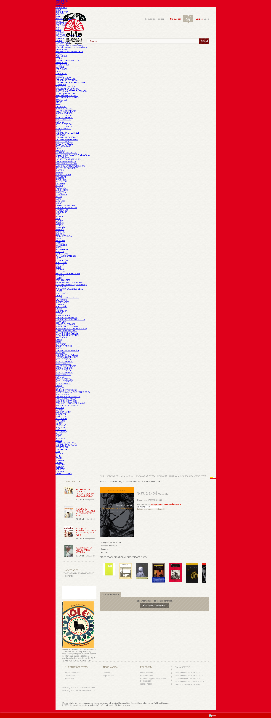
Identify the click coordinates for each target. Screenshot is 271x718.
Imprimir (104, 549)
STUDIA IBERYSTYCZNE (66, 153)
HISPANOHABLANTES (65, 78)
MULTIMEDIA (61, 181)
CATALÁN (60, 32)
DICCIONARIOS (62, 65)
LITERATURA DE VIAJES (66, 208)
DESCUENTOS (72, 481)
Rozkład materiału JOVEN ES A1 (189, 673)
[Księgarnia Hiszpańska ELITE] (73, 23)
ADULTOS (60, 14)
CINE (58, 214)
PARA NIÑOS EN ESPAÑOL (67, 98)
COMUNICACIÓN (63, 280)
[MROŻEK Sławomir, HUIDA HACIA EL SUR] (192, 564)
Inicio (102, 476)
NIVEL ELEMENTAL (64, 115)
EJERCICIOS (61, 49)
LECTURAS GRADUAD (66, 111)
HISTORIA (60, 170)
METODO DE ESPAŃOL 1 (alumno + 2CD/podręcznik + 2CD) (86, 512)
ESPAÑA (59, 172)
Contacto (106, 673)
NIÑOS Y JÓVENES (64, 113)
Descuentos (70, 676)
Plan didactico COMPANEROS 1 (188, 679)
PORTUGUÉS (61, 25)
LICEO (58, 21)
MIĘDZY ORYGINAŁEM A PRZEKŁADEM (73, 155)
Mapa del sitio (108, 676)
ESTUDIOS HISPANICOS (66, 164)
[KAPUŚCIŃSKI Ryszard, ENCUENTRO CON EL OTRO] (158, 564)
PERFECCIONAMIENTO (66, 256)
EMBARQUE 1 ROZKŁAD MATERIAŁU (78, 688)
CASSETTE (60, 183)
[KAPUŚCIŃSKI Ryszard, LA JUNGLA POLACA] (175, 564)
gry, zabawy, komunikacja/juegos (69, 282)
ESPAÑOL (60, 38)
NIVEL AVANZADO (63, 120)
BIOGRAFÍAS (61, 100)
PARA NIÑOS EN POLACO (67, 95)
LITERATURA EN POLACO (67, 137)
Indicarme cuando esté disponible (151, 509)
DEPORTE (60, 232)
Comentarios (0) (110, 594)
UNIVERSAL (61, 177)
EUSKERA (60, 34)
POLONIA (60, 223)
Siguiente (207, 569)
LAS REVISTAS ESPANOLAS (68, 159)
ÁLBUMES (60, 201)
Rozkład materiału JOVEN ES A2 (189, 676)
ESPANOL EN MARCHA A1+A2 (188, 685)
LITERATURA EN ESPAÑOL (67, 133)
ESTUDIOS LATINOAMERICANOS (70, 166)
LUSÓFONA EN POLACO (66, 93)
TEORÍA (59, 41)
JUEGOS (59, 238)
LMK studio (109, 705)
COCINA (59, 221)
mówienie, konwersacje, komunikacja (71, 47)
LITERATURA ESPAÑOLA (66, 80)
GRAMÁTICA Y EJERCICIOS (68, 274)
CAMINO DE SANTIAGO (66, 205)
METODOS (60, 3)
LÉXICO (59, 54)
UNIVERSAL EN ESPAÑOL (67, 89)
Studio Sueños (146, 676)
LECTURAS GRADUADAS (67, 139)
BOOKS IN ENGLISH (64, 109)
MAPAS (59, 203)
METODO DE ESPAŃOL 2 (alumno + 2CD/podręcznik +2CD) (86, 531)
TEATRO (59, 225)
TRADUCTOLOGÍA (64, 236)
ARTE (58, 219)
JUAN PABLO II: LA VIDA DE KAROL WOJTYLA (84, 550)
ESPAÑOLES (61, 8)
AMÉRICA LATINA (63, 175)
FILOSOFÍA (60, 227)
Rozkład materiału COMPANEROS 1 (190, 682)
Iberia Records (146, 673)
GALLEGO (60, 5)
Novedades (71, 570)
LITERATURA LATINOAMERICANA (70, 82)
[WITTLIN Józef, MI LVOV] (109, 564)
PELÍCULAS (61, 188)
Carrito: (200, 19)
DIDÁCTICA (61, 179)
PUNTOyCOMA (62, 157)
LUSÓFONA (61, 85)
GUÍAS (58, 199)
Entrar (161, 19)
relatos (58, 104)
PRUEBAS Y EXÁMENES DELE (69, 52)
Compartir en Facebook (111, 542)
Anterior (100, 569)
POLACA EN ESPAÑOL (65, 87)
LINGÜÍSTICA (61, 194)
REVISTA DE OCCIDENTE (67, 168)
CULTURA (60, 234)
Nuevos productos (72, 673)
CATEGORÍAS (62, 1)
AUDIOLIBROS (62, 190)
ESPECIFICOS (62, 16)
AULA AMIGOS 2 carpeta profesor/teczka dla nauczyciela (85, 492)
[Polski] (214, 478)
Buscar (204, 41)
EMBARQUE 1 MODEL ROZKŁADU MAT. (79, 691)
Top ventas (69, 679)
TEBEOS (59, 76)
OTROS (59, 71)
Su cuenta (175, 19)
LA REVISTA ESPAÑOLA (66, 161)
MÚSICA (59, 186)
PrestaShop (97, 705)
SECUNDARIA (62, 12)
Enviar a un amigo (109, 546)
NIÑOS (58, 10)
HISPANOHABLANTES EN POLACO (71, 91)
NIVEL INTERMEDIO (64, 117)
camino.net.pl (146, 684)
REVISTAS (60, 150)
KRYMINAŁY (61, 106)
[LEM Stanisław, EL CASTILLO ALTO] (142, 564)
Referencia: (142, 500)
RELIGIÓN (60, 230)
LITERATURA (61, 74)
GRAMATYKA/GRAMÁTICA (67, 60)
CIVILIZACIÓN (62, 23)
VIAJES (59, 197)
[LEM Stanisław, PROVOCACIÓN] (125, 564)
